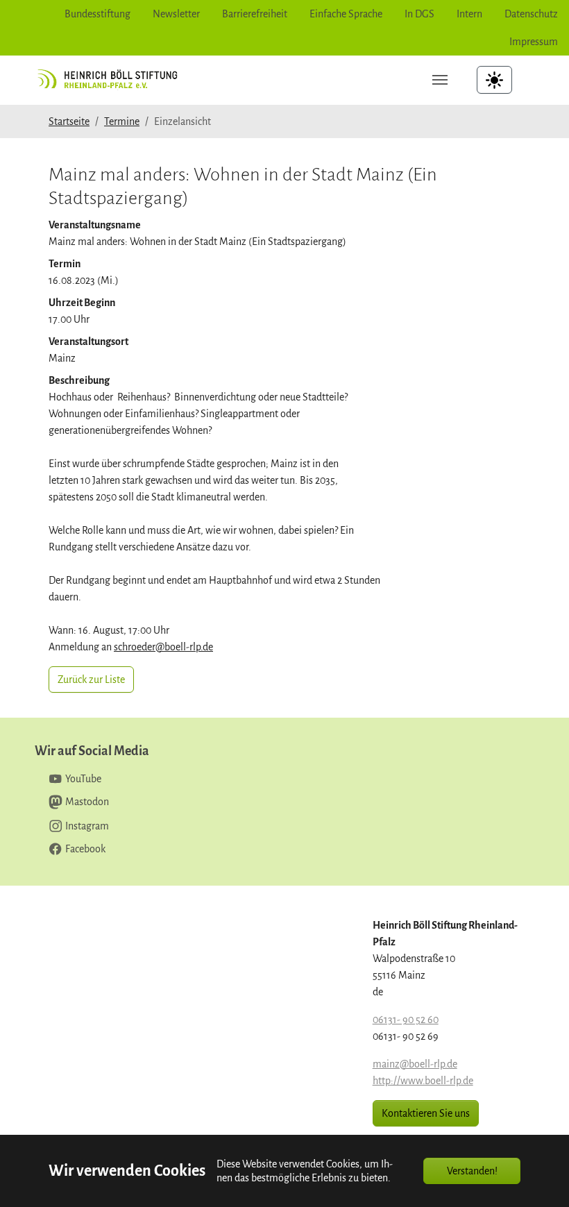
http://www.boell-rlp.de (423, 1080)
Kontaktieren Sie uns (426, 1113)
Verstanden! (472, 1170)
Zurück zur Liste (91, 679)
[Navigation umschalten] (440, 80)
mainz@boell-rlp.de (415, 1064)
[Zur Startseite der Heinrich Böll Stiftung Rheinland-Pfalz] (112, 79)
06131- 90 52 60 (406, 1019)
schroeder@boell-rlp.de (163, 646)
